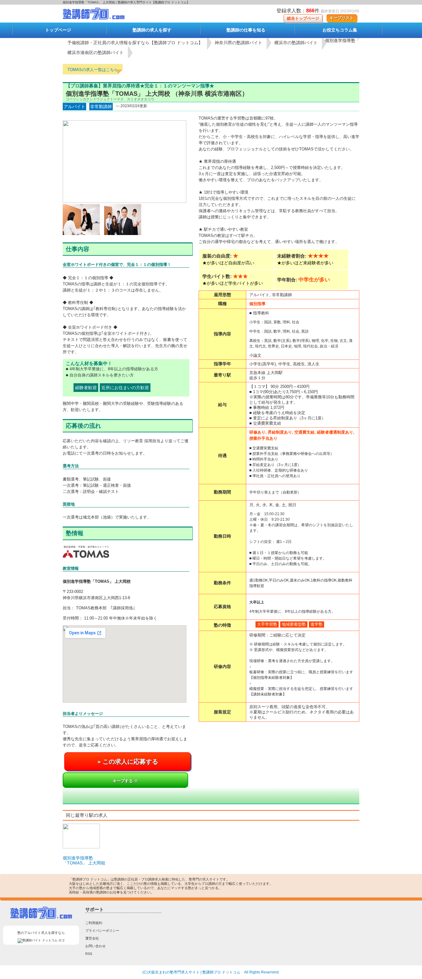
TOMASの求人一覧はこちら (92, 69)
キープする (123, 781)
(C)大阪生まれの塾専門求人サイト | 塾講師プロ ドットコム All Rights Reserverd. (211, 972)
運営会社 (92, 938)
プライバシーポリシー (102, 930)
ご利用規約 (93, 923)
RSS (88, 954)
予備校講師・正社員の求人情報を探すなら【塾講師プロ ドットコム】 (135, 42)
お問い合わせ (95, 946)
